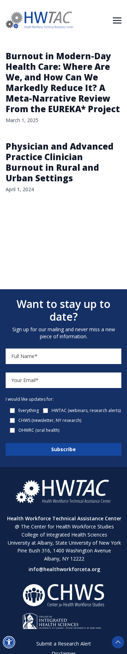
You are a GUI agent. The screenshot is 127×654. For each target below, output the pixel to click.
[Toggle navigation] (117, 20)
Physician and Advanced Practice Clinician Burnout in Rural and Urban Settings (60, 162)
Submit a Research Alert (63, 643)
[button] (9, 642)
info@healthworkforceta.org (64, 569)
